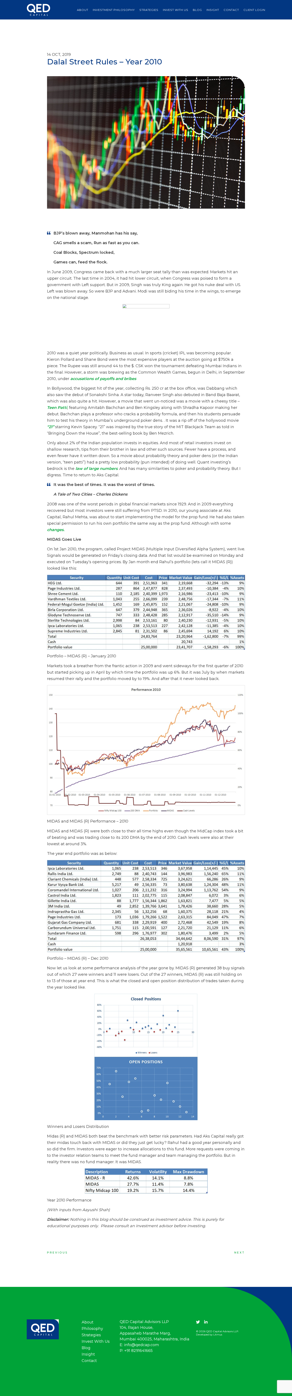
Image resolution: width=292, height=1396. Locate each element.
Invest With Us (175, 10)
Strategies (148, 10)
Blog (197, 10)
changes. (55, 529)
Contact (231, 10)
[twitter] (198, 1322)
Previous (57, 1252)
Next (239, 1252)
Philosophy (92, 1328)
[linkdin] (206, 1322)
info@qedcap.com (141, 1345)
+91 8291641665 (138, 1350)
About (82, 10)
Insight (212, 10)
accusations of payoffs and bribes (103, 378)
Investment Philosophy (114, 10)
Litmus (217, 1334)
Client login (254, 10)
